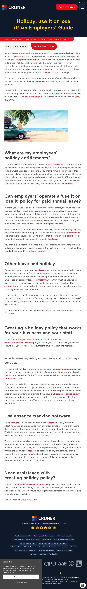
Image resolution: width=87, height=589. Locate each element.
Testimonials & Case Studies (44, 536)
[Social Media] (32, 527)
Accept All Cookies (21, 577)
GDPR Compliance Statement (64, 540)
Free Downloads (20, 536)
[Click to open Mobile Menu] (82, 7)
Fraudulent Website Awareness (25, 550)
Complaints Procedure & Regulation (55, 547)
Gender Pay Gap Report (28, 543)
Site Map (73, 547)
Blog (29, 536)
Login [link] (81, 2)
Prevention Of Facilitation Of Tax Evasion (43, 554)
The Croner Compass (46, 550)
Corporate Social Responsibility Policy (26, 540)
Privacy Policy (46, 540)
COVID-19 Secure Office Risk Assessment (25, 547)
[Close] (39, 562)
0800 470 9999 (67, 7)
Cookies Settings (21, 582)
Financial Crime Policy (64, 550)
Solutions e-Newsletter (64, 536)
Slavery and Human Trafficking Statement (53, 543)
